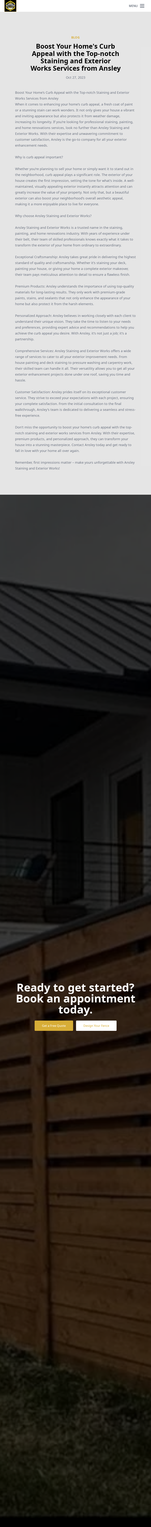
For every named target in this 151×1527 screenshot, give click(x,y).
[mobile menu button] (142, 5)
